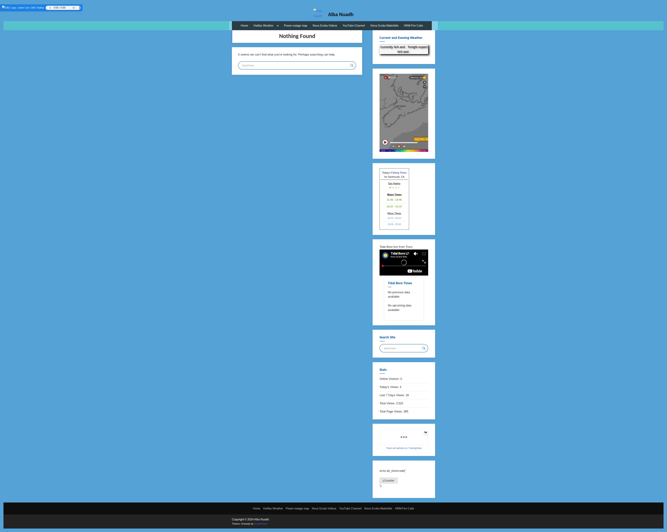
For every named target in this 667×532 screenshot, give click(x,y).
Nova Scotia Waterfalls (384, 25)
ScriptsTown (260, 523)
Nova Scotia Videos (325, 25)
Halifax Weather (263, 25)
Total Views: (388, 403)
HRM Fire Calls (413, 25)
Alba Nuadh (340, 14)
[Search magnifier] (351, 65)
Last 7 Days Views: (393, 395)
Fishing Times (398, 172)
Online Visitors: (390, 379)
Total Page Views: (392, 411)
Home (244, 25)
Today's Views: (390, 387)
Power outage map (295, 25)
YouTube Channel (354, 25)
